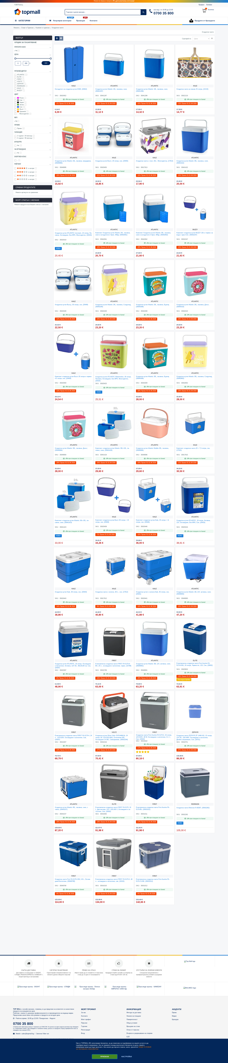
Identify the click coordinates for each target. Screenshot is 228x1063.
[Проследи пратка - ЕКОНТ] (28, 987)
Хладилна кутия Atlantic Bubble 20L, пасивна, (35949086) (152, 449)
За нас (83, 1012)
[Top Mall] (27, 11)
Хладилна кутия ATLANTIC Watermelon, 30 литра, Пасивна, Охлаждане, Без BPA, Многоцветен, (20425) (113, 379)
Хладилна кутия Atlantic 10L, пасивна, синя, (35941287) (111, 90)
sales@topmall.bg (27, 1034)
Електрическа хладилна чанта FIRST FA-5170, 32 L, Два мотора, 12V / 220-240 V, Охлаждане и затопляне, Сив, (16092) (113, 809)
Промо (20, 128)
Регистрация (85, 1030)
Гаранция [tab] (18, 132)
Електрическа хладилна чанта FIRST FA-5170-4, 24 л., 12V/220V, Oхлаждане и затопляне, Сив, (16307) (73, 737)
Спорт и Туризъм (27, 28)
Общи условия (132, 1023)
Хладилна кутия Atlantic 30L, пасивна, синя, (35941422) (192, 162)
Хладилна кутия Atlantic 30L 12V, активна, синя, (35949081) (153, 665)
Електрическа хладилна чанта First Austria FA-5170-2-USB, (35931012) (153, 880)
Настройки (126, 1057)
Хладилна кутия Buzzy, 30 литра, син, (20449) (71, 305)
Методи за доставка (134, 1012)
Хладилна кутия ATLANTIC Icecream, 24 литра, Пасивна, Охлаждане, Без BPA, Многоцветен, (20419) (73, 234)
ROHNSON (195, 804)
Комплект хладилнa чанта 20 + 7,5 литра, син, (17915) (193, 449)
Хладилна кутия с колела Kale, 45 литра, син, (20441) (152, 593)
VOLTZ (114, 732)
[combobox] (105, 12)
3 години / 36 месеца (25, 138)
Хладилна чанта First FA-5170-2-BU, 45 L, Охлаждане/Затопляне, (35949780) (72, 880)
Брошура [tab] (18, 142)
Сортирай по (186, 39)
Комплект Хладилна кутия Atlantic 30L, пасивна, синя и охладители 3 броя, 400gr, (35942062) (153, 234)
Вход (83, 1033)
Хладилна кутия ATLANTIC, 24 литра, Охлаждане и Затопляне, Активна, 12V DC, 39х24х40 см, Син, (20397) (73, 666)
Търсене (84, 1026)
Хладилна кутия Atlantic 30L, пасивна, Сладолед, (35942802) (194, 377)
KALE (74, 86)
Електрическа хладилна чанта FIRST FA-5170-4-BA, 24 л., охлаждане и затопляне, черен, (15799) (113, 665)
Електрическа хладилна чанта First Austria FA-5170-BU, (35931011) (153, 808)
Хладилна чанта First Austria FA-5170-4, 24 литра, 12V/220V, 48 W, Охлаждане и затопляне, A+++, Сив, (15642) (154, 737)
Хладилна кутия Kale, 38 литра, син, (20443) (71, 592)
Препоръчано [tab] (20, 47)
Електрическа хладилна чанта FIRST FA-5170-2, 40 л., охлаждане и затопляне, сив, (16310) (113, 880)
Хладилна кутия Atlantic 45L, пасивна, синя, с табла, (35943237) (71, 808)
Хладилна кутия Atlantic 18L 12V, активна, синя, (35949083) (193, 593)
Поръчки (84, 1023)
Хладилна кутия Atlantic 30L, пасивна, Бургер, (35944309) (152, 377)
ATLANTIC (114, 86)
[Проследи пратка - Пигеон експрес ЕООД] (89, 989)
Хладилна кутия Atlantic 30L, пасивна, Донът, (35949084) (71, 449)
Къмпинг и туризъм (42, 28)
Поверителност (132, 1019)
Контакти (84, 1016)
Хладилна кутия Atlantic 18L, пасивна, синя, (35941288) (152, 90)
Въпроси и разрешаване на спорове (139, 1033)
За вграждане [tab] (20, 149)
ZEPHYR (195, 732)
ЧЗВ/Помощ (18, 5)
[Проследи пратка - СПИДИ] (58, 987)
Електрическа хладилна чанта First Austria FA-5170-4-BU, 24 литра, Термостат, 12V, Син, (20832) (194, 664)
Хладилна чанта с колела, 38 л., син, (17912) (111, 592)
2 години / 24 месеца (25, 136)
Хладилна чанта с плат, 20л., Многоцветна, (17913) (154, 161)
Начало (16, 28)
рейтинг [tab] (17, 164)
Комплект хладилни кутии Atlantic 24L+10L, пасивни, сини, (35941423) (72, 521)
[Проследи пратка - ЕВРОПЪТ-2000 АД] (119, 989)
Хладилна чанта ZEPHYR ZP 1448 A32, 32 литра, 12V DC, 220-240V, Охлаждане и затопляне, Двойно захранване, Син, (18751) (194, 737)
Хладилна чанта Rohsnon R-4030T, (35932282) (192, 808)
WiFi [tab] (15, 117)
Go (46, 63)
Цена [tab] (16, 54)
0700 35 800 (164, 13)
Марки (174, 1016)
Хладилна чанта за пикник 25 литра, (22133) (192, 89)
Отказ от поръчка (133, 1030)
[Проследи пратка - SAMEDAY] (149, 987)
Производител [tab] (20, 71)
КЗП (128, 1037)
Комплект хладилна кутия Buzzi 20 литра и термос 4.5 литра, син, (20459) (73, 377)
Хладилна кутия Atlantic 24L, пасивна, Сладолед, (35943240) (113, 306)
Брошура (175, 1019)
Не (17, 50)
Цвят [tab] (16, 94)
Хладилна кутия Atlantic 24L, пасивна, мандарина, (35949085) (73, 162)
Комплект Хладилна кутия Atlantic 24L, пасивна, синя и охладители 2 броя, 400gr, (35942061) (112, 234)
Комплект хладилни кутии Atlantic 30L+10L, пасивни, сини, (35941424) (112, 449)
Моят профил (86, 1019)
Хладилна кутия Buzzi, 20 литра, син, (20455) (111, 161)
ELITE (195, 660)
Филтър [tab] (19, 38)
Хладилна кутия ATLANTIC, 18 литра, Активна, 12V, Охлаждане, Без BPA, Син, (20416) (193, 521)
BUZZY (195, 229)
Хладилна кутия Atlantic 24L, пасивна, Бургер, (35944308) (152, 306)
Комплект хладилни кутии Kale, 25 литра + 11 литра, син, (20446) (152, 521)
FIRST (114, 660)
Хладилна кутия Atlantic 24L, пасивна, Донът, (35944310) (192, 306)
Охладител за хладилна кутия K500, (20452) (71, 89)
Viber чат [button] (46, 1034)
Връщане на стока (133, 1026)
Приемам (104, 1057)
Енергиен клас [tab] (20, 157)
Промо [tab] (17, 125)
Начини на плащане (134, 1016)
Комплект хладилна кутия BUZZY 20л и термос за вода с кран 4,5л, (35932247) (194, 234)
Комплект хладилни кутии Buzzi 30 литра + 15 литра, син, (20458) (112, 521)
